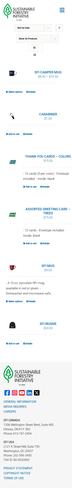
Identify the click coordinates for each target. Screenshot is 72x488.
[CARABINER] (12, 116)
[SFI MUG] (12, 268)
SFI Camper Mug (48, 72)
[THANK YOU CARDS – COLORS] (12, 162)
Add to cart (13, 134)
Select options (15, 92)
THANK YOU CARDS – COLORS (48, 156)
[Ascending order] (59, 28)
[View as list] (34, 55)
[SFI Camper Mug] (12, 73)
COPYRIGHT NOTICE (17, 473)
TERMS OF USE (14, 478)
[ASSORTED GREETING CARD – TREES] (12, 215)
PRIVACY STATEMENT (18, 468)
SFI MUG (48, 266)
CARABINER (48, 114)
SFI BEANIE (48, 324)
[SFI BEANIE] (12, 325)
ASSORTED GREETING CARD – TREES (48, 211)
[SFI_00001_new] (19, 5)
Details (32, 92)
